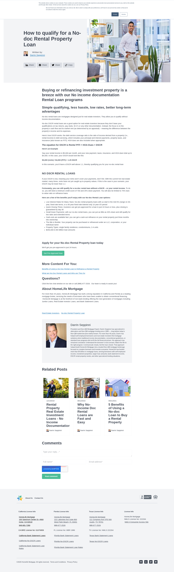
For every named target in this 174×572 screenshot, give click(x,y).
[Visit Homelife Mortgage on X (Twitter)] (150, 562)
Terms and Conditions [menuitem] (58, 562)
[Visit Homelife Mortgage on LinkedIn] (145, 562)
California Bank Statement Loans (32, 536)
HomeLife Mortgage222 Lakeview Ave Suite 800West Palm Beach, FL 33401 (65, 519)
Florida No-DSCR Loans (64, 541)
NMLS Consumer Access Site (136, 522)
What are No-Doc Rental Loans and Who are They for (63, 273)
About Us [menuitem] (29, 498)
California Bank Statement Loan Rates (32, 547)
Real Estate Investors (50, 313)
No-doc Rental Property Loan (73, 313)
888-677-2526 (59, 525)
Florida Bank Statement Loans (66, 536)
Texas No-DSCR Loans (98, 541)
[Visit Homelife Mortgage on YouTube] (155, 562)
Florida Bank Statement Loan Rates (68, 547)
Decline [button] (124, 14)
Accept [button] (115, 14)
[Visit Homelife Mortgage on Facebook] (140, 562)
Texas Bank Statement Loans (101, 536)
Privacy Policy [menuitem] (72, 562)
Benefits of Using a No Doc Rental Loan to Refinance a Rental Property (70, 269)
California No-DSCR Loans (30, 541)
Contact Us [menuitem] (39, 498)
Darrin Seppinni (37, 55)
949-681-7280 (24, 525)
